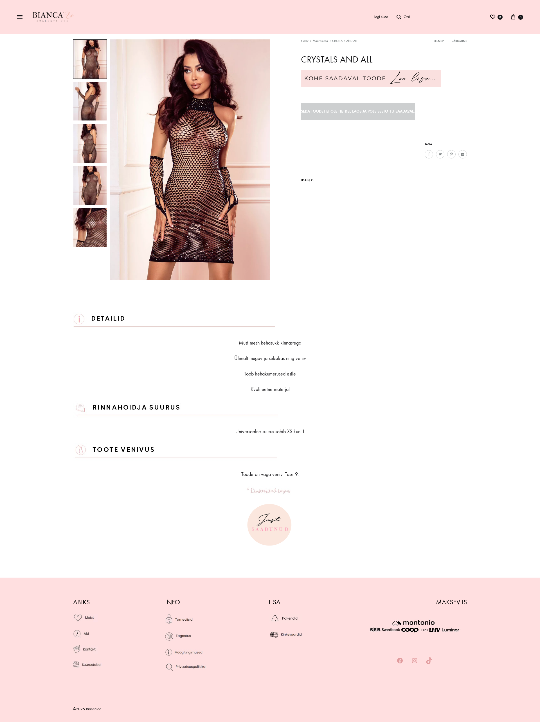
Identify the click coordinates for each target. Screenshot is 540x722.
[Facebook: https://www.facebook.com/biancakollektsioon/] (400, 661)
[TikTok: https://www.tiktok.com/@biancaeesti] (429, 661)
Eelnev (439, 41)
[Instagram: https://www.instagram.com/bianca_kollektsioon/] (415, 661)
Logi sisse (381, 16)
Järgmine (459, 41)
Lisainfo (307, 180)
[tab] (307, 181)
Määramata (320, 41)
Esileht (305, 41)
